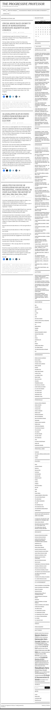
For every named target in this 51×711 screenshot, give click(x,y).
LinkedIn (36, 455)
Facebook (37, 451)
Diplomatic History (38, 545)
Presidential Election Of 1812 (24, 267)
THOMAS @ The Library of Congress (42, 576)
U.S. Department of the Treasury (41, 614)
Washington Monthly (39, 445)
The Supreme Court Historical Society (42, 571)
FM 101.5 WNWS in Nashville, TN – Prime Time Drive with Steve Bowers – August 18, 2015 (42, 192)
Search (47, 687)
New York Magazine (39, 416)
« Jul (35, 40)
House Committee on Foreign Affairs (42, 585)
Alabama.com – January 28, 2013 (41, 148)
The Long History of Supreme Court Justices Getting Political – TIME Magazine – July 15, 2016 (42, 83)
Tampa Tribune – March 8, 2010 (41, 244)
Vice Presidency (42, 679)
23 (36, 34)
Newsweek (37, 420)
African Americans (45, 633)
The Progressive (38, 437)
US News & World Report (40, 441)
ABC (36, 305)
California (29, 102)
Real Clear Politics (38, 485)
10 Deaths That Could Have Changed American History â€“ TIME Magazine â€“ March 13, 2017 (42, 54)
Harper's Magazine (38, 410)
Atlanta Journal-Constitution (40, 357)
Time (36, 439)
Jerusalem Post (38, 369)
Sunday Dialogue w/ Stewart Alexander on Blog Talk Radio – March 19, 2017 (41, 241)
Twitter (36, 457)
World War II (15, 272)
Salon (36, 489)
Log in (36, 694)
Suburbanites (5, 178)
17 (38, 31)
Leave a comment (21, 196)
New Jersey (12, 106)
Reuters (36, 343)
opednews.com (38, 339)
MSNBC (36, 330)
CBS (36, 314)
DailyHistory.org (38, 543)
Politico (36, 479)
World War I (10, 272)
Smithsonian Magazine (39, 426)
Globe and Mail (38, 365)
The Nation (37, 431)
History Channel (38, 322)
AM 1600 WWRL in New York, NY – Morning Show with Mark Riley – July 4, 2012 (42, 162)
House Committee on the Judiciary (42, 587)
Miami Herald (37, 377)
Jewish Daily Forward (39, 371)
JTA (35, 324)
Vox (35, 351)
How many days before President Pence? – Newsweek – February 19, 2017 (42, 63)
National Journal (38, 477)
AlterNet (36, 307)
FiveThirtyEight (38, 474)
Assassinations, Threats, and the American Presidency (33, 10)
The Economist (38, 429)
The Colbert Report (39, 347)
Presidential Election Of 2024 (42, 664)
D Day (3, 266)
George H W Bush (38, 646)
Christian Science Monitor (40, 363)
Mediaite (36, 328)
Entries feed (37, 696)
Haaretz (36, 367)
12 (42, 29)
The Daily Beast (38, 498)
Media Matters (38, 326)
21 (47, 31)
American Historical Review (40, 537)
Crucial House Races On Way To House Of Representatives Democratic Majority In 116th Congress (16, 26)
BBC (36, 310)
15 (49, 29)
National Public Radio (39, 334)
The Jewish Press (38, 390)
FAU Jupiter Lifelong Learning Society (42, 453)
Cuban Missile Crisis (27, 264)
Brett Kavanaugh (23, 102)
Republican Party (12, 107)
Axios (36, 464)
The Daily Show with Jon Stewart (41, 349)
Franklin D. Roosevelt (43, 644)
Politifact (36, 483)
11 (40, 29)
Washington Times (38, 396)
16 (36, 31)
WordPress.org (38, 700)
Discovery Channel (38, 318)
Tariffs (25, 107)
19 (42, 31)
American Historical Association (41, 535)
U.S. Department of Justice (40, 610)
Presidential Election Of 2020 (10, 271)
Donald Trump (15, 103)
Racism (43, 665)
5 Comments (20, 122)
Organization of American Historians (42, 564)
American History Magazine (40, 403)
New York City (15, 267)
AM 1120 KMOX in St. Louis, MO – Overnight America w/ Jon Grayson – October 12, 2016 (42, 151)
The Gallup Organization (40, 500)
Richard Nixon (39, 670)
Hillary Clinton (38, 650)
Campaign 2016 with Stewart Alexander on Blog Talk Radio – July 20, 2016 (42, 184)
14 (47, 29)
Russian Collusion (20, 271)
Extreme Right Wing (16, 266)
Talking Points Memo (39, 345)
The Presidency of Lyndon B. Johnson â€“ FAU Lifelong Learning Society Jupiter (42, 290)
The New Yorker (38, 435)
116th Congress (16, 102)
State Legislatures (27, 177)
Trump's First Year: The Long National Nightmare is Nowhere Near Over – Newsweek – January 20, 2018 (42, 114)
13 (45, 29)
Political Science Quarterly (40, 422)
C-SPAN (36, 312)
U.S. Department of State (40, 612)
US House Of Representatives (14, 178)
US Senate (29, 107)
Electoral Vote (37, 470)
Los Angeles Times (38, 375)
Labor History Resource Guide (41, 553)
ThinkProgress (38, 510)
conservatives (45, 637)
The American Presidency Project (41, 569)
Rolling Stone (37, 424)
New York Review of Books (40, 418)
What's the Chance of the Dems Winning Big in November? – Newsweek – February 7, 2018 (41, 119)
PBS (36, 341)
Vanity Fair (37, 443)
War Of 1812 (4, 272)
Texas (46, 673)
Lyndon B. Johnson (39, 653)
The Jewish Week (38, 392)
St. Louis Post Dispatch (39, 388)
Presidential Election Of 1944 (15, 269)
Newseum (37, 599)
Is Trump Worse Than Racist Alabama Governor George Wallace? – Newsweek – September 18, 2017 (42, 71)
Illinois (27, 103)
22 (49, 31)
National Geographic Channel (41, 332)
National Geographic (39, 414)
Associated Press (38, 309)
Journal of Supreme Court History (41, 551)
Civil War (21, 264)
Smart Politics (37, 493)
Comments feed (38, 698)
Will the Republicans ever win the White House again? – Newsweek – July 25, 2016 (42, 123)
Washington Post (38, 394)
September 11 (27, 271)
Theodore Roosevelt (39, 675)
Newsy (36, 337)
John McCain (47, 652)
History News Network (39, 522)
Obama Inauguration (39, 626)
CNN (36, 316)
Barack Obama (16, 264)
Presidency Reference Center (40, 565)
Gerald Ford (40, 648)
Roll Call (36, 487)
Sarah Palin (41, 671)
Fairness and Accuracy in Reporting (42, 320)
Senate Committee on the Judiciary (42, 604)
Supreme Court (46, 671)
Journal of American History (40, 549)
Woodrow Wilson (37, 681)
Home (4, 10)
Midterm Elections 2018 (15, 104)
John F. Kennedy (41, 652)
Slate (36, 491)
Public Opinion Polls (38, 665)
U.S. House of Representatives (41, 616)
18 (40, 31)
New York (17, 106)
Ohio (20, 106)
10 (38, 29)
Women (7, 108)
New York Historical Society (40, 560)
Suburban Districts (20, 107)
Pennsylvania (24, 106)
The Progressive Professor (23, 4)
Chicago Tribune (38, 361)
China (3, 103)
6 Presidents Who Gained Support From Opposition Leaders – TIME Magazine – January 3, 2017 (41, 59)
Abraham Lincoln (38, 633)
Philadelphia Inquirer (39, 382)
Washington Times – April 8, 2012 (41, 258)
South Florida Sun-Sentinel (40, 386)
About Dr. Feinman (12, 10)
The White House (38, 608)
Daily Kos (37, 468)
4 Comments (21, 32)
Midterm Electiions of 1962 (25, 266)
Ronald (15, 32)
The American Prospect (39, 428)
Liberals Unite (37, 475)
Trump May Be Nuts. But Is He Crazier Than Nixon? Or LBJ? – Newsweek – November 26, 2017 (41, 110)
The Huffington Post (39, 504)
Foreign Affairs (38, 406)
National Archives (38, 591)
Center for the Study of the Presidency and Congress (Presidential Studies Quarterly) (41, 540)
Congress (40, 637)
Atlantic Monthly (38, 404)
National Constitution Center (40, 555)
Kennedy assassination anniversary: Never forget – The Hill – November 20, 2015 (42, 76)
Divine (43, 705)
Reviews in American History (40, 567)
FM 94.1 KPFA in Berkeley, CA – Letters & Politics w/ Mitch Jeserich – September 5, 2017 (42, 199)
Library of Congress (39, 589)
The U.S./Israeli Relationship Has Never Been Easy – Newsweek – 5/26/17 (41, 100)
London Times (38, 373)
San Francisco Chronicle (39, 384)
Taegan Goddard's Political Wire (41, 495)
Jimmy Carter (45, 650)
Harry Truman (45, 648)
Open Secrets (37, 562)
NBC (36, 335)
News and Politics (6, 102)
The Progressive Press (39, 506)
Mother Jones (37, 412)
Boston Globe (37, 359)
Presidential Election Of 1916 (20, 268)
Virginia (3, 108)
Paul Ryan (41, 655)
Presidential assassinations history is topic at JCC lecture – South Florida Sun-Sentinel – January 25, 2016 (42, 214)
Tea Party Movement (39, 673)
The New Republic (38, 433)
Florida (28, 176)
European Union (22, 103)
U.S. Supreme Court (39, 620)
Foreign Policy (38, 408)
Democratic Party (8, 103)
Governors (4, 177)
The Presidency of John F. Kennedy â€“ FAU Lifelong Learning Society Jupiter (42, 285)
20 (45, 31)
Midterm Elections (6, 104)
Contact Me (6, 13)
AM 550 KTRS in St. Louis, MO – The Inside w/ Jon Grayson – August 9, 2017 (42, 170)
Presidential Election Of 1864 (8, 268)
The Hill (36, 502)
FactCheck (37, 472)
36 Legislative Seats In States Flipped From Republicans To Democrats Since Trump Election (15, 117)
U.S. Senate (37, 618)
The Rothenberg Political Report (41, 508)
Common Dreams (38, 466)
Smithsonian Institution (39, 606)
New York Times (38, 379)
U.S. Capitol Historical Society (41, 578)
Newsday (37, 381)
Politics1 (36, 481)
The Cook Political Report (40, 497)
